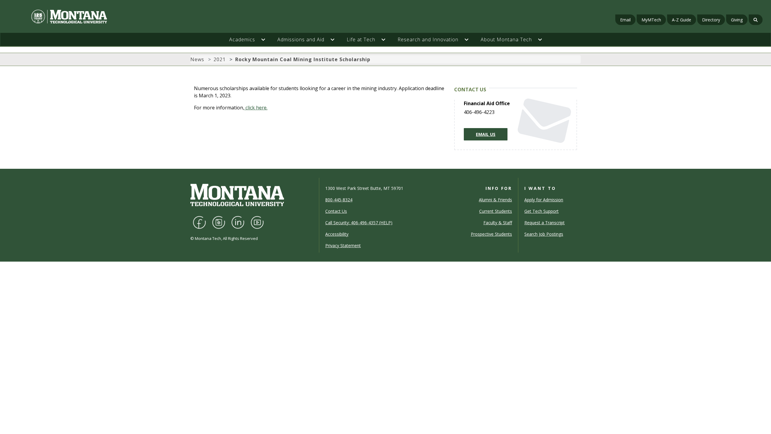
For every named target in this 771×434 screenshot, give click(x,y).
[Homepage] (131, 17)
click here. (255, 107)
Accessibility (336, 234)
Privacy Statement (343, 245)
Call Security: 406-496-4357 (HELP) (358, 222)
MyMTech (651, 20)
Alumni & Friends (495, 200)
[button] (266, 39)
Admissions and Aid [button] (300, 39)
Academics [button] (242, 39)
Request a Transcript (544, 222)
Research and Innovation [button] (428, 39)
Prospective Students (491, 234)
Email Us (485, 134)
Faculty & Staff (497, 222)
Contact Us (336, 211)
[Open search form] (756, 19)
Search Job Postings (543, 234)
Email (625, 20)
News (197, 59)
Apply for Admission (543, 200)
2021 (220, 59)
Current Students (495, 211)
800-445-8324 (338, 200)
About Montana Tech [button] (506, 39)
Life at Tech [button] (361, 39)
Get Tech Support (541, 211)
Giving (737, 20)
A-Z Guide (681, 20)
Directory (711, 20)
